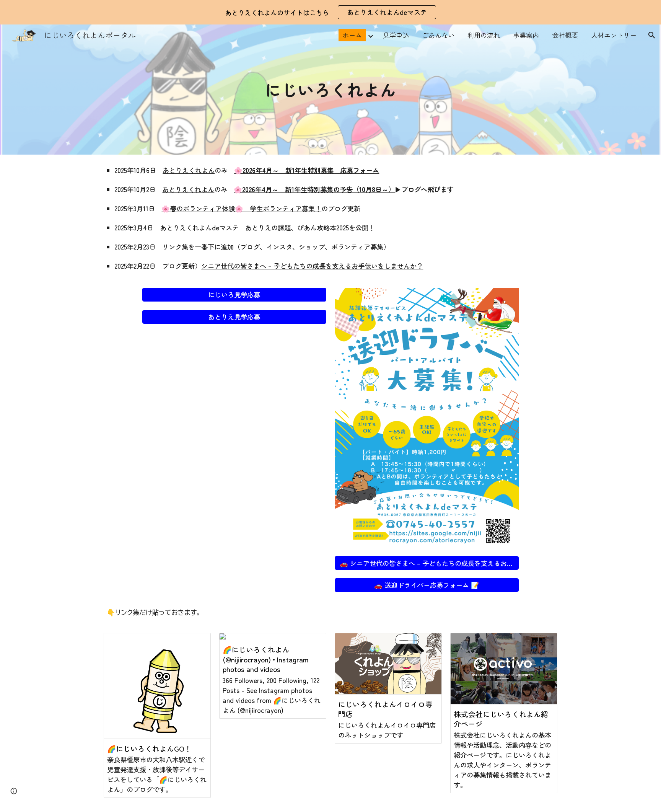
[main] (330, 89)
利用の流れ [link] (483, 35)
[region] (330, 12)
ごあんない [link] (438, 35)
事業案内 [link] (526, 35)
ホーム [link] (352, 35)
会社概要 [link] (565, 35)
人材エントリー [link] (614, 35)
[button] (652, 35)
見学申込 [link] (396, 35)
